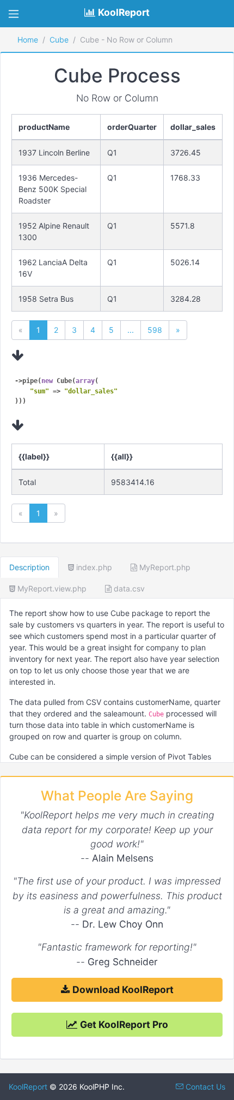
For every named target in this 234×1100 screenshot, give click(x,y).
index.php (93, 567)
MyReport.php (163, 567)
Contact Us (204, 1086)
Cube (59, 39)
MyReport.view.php (51, 588)
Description (29, 567)
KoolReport (28, 1086)
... (130, 329)
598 (154, 329)
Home (27, 39)
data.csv (128, 588)
